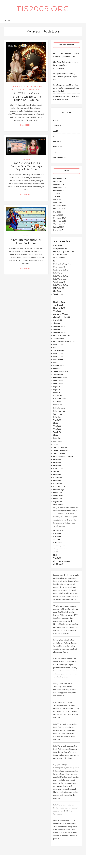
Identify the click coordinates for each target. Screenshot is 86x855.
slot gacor (17, 89)
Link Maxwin (58, 531)
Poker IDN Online (60, 255)
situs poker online (60, 249)
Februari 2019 (58, 227)
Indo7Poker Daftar (60, 276)
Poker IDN (57, 396)
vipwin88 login (58, 489)
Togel (37, 89)
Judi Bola (21, 86)
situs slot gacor (59, 546)
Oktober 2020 (58, 209)
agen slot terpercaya (69, 511)
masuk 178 (57, 492)
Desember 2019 (59, 218)
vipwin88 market (59, 326)
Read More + (26, 125)
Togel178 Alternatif (61, 450)
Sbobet (56, 555)
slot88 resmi (58, 564)
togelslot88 (57, 320)
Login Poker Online (60, 270)
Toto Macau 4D (59, 282)
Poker (39, 86)
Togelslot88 (58, 294)
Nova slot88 (58, 505)
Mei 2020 (57, 212)
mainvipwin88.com (60, 314)
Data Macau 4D (59, 267)
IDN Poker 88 (58, 288)
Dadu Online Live (59, 258)
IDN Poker (57, 246)
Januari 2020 (58, 215)
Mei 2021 (57, 200)
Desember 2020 (59, 206)
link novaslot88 (59, 411)
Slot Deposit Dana (60, 447)
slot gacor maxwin (60, 549)
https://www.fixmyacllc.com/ (64, 341)
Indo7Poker (57, 273)
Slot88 (55, 423)
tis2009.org (43, 8)
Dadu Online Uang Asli (62, 264)
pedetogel (57, 459)
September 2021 (59, 190)
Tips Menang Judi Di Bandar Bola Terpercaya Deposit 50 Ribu (26, 166)
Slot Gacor (57, 291)
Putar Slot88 (58, 359)
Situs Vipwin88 (59, 453)
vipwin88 (56, 323)
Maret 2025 (58, 181)
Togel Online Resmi (60, 371)
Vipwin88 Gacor (59, 399)
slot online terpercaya (61, 561)
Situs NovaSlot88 (60, 377)
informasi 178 (58, 495)
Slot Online (28, 89)
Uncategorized (59, 157)
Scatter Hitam (58, 350)
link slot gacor (58, 365)
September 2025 (59, 178)
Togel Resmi (58, 305)
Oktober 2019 (58, 224)
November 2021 (59, 187)
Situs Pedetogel (59, 302)
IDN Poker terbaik (71, 575)
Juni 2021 (57, 197)
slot (54, 347)
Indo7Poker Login (60, 279)
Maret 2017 (58, 230)
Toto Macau (58, 374)
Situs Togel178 (59, 308)
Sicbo (55, 261)
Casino (13, 86)
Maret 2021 (58, 203)
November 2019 (59, 221)
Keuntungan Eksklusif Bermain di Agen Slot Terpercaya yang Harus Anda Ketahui (66, 88)
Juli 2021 (56, 194)
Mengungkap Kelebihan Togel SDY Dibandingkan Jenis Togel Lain (65, 76)
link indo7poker (59, 408)
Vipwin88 (57, 311)
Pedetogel (57, 402)
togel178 (56, 386)
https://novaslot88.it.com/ (63, 456)
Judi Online (31, 86)
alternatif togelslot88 (61, 317)
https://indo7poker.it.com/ (63, 252)
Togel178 (57, 432)
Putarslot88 (57, 417)
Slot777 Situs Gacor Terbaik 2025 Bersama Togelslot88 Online (26, 97)
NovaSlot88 (58, 380)
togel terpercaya (59, 486)
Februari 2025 (58, 184)
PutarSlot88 (58, 344)
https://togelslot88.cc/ (62, 335)
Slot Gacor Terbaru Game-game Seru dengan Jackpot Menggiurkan (65, 65)
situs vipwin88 (58, 338)
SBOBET (56, 471)
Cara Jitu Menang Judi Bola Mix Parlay (26, 241)
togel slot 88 (58, 468)
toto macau (57, 414)
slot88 (55, 444)
